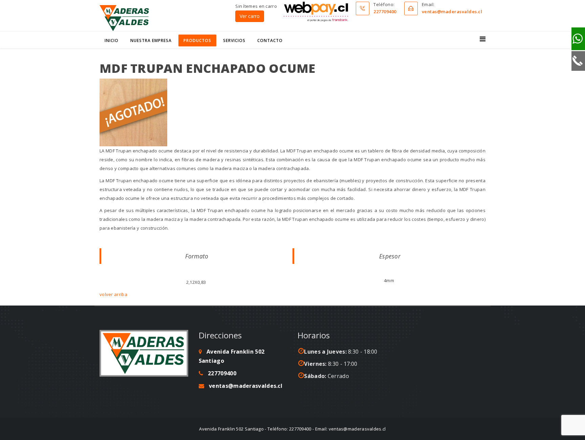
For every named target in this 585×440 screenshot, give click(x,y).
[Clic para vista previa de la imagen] (292, 112)
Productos (197, 40)
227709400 (384, 11)
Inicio (111, 40)
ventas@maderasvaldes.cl (452, 11)
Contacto (270, 40)
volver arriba (113, 294)
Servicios (234, 40)
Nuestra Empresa (151, 40)
